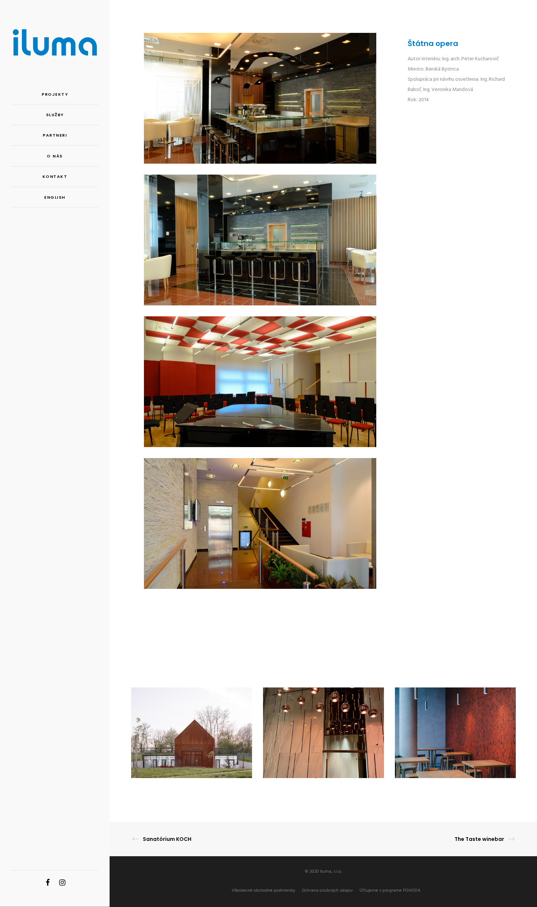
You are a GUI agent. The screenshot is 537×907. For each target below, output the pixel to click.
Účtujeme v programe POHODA (389, 890)
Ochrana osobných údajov (327, 890)
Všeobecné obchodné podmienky (263, 890)
